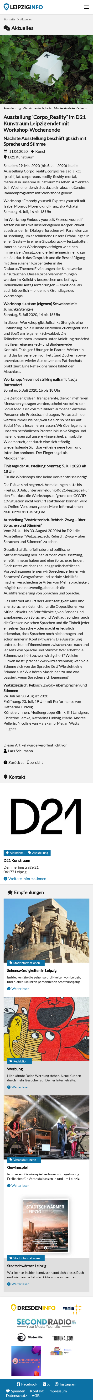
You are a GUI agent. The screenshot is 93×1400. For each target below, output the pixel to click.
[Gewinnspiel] (46, 1127)
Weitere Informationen (27, 878)
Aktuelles (26, 19)
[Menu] (86, 5)
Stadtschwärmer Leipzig (26, 1265)
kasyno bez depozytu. (61, 1351)
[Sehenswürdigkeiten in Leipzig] (46, 931)
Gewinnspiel (17, 1167)
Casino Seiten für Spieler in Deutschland (30, 1337)
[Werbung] (46, 1029)
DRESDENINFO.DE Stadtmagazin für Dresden (33, 1307)
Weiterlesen (20, 989)
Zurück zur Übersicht (25, 762)
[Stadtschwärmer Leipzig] (46, 1226)
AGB (36, 1395)
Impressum (57, 1391)
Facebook (29, 1384)
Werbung (15, 1068)
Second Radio (46, 1323)
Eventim (72, 1309)
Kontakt (37, 1391)
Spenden (18, 1391)
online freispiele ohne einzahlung (26, 1361)
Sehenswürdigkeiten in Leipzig (32, 970)
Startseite (23, 6)
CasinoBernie (63, 1337)
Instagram (68, 1384)
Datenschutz (16, 1395)
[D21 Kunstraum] (46, 818)
